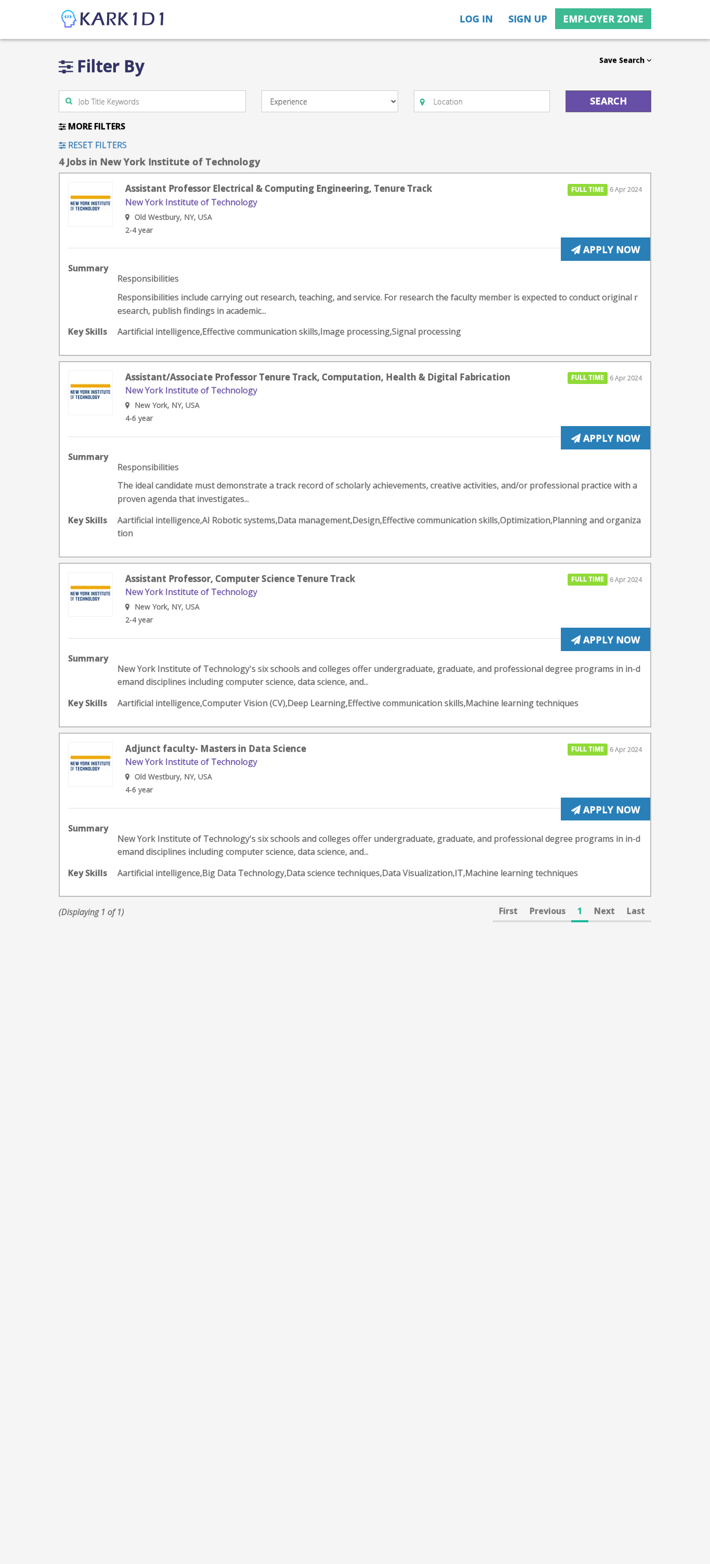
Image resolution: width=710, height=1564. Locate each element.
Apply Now (610, 249)
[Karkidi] (113, 19)
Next (604, 911)
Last (636, 911)
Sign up (527, 18)
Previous (548, 911)
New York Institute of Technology (191, 202)
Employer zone (603, 18)
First (508, 911)
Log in (476, 18)
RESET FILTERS (96, 145)
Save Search (623, 60)
